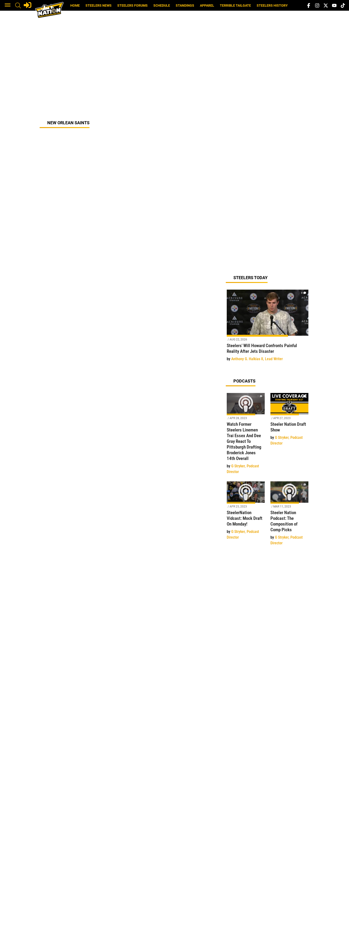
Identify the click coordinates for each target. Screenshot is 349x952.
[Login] (27, 5)
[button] (7, 5)
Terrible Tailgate (235, 5)
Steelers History (272, 5)
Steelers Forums (132, 5)
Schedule (161, 5)
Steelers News (98, 5)
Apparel (207, 5)
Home (75, 5)
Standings (185, 5)
